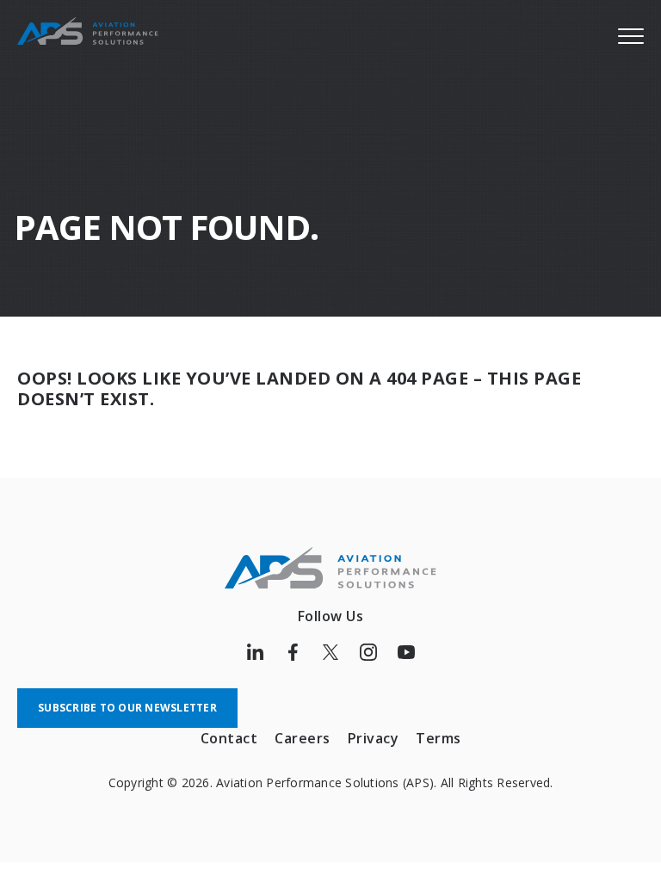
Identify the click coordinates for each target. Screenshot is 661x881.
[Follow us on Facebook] (293, 652)
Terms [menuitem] (438, 738)
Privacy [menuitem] (373, 738)
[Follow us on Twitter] (330, 652)
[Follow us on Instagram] (368, 652)
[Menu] (631, 35)
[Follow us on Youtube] (406, 652)
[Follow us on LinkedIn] (255, 652)
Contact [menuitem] (229, 738)
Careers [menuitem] (302, 738)
